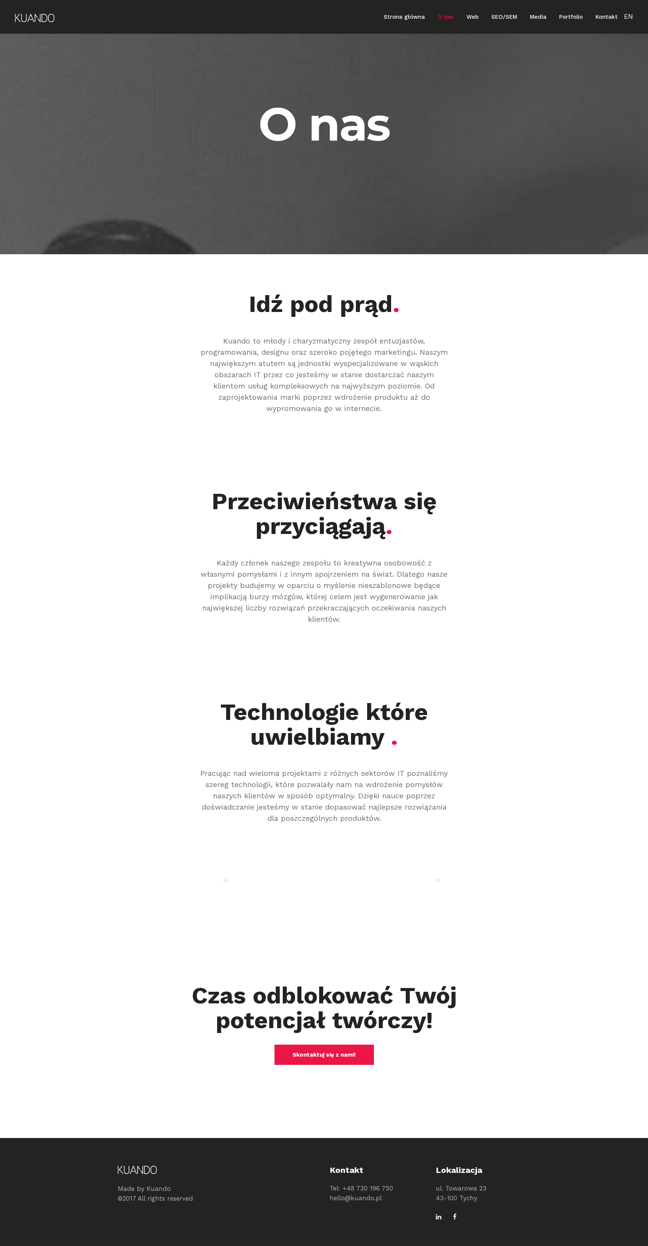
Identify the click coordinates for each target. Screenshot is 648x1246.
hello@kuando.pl (356, 1198)
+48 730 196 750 (367, 1188)
